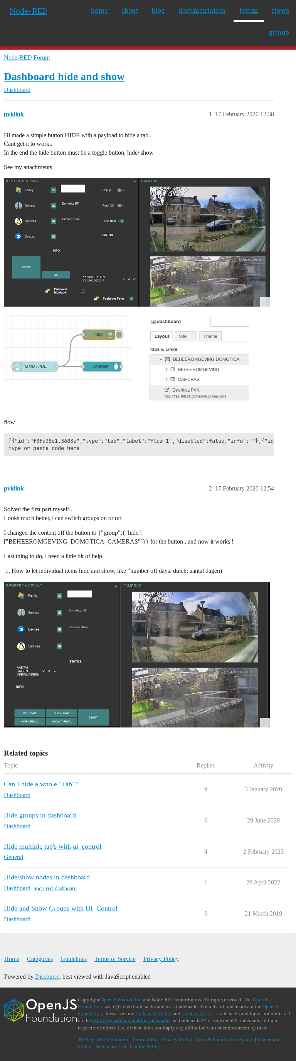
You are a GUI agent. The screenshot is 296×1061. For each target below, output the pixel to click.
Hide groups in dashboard (40, 815)
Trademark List (197, 1013)
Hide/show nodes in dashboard (47, 877)
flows (280, 10)
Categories (40, 959)
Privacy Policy (161, 959)
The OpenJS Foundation (103, 1040)
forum (248, 10)
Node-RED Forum (27, 57)
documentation (202, 10)
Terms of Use (145, 1040)
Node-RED (28, 11)
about (129, 10)
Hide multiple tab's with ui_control (52, 846)
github (279, 32)
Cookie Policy (145, 1046)
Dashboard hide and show (64, 76)
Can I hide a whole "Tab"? (41, 784)
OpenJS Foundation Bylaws (225, 1040)
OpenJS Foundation (121, 1000)
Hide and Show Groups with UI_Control (61, 908)
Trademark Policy (153, 1013)
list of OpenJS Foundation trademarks (131, 1020)
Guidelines (74, 959)
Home (11, 959)
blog (158, 10)
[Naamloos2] (137, 242)
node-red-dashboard (55, 888)
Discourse (47, 976)
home (99, 10)
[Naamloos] (137, 362)
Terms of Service (115, 959)
